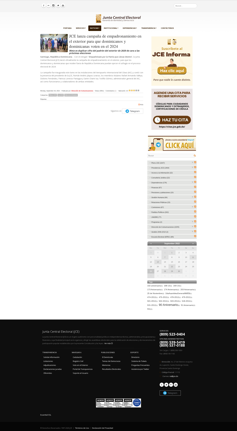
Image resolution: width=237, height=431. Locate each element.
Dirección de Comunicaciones (82, 91)
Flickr (171, 385)
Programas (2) (156, 222)
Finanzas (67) (156, 188)
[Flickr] (48, 5)
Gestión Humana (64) (159, 197)
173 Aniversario (155, 289)
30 (179, 271)
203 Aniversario (188, 289)
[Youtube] (63, 5)
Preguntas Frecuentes (140, 365)
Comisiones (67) (157, 207)
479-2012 (187, 297)
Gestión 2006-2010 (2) (159, 232)
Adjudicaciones (49, 365)
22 (172, 267)
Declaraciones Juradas (52, 369)
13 (158, 262)
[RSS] (195, 162)
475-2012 (164, 297)
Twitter (166, 385)
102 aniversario (155, 286)
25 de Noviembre (155, 293)
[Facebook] (44, 5)
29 (151, 253)
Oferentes (47, 373)
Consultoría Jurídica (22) (160, 178)
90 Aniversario (169, 305)
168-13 (168, 286)
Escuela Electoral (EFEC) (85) (162, 237)
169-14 (177, 286)
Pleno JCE (52, 95)
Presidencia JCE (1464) (160, 168)
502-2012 (164, 301)
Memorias (106, 365)
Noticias (94, 28)
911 (149, 309)
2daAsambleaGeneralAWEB (178, 293)
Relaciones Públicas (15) (160, 202)
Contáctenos (167, 28)
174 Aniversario (171, 289)
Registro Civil (78, 361)
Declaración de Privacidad (102, 428)
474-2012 (152, 297)
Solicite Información (51, 357)
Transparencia (148, 28)
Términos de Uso (82, 428)
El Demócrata (107, 357)
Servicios (80, 28)
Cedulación (77, 357)
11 (193, 257)
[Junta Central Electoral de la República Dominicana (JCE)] (118, 18)
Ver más (107, 343)
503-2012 (175, 301)
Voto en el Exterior (71, 95)
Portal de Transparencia (82, 369)
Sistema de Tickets (139, 361)
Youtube (176, 385)
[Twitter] (58, 5)
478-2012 (175, 297)
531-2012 (152, 305)
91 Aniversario (188, 305)
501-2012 (152, 301)
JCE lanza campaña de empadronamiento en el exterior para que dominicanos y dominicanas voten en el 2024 (105, 41)
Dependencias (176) (159, 183)
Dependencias (129, 28)
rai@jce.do (174, 376)
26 (151, 271)
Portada (67, 28)
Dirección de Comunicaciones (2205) (165, 227)
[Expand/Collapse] (193, 162)
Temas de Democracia (111, 361)
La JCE (60, 95)
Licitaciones (48, 361)
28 (165, 271)
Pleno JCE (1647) (158, 163)
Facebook (162, 385)
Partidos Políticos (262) (160, 212)
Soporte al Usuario (80, 373)
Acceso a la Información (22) (162, 173)
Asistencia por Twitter (140, 369)
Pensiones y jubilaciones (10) (162, 193)
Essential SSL (45, 415)
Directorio (135, 357)
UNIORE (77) (156, 217)
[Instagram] (53, 5)
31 (165, 253)
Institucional (110, 28)
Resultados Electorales (111, 369)
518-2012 (187, 301)
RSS (141, 104)
